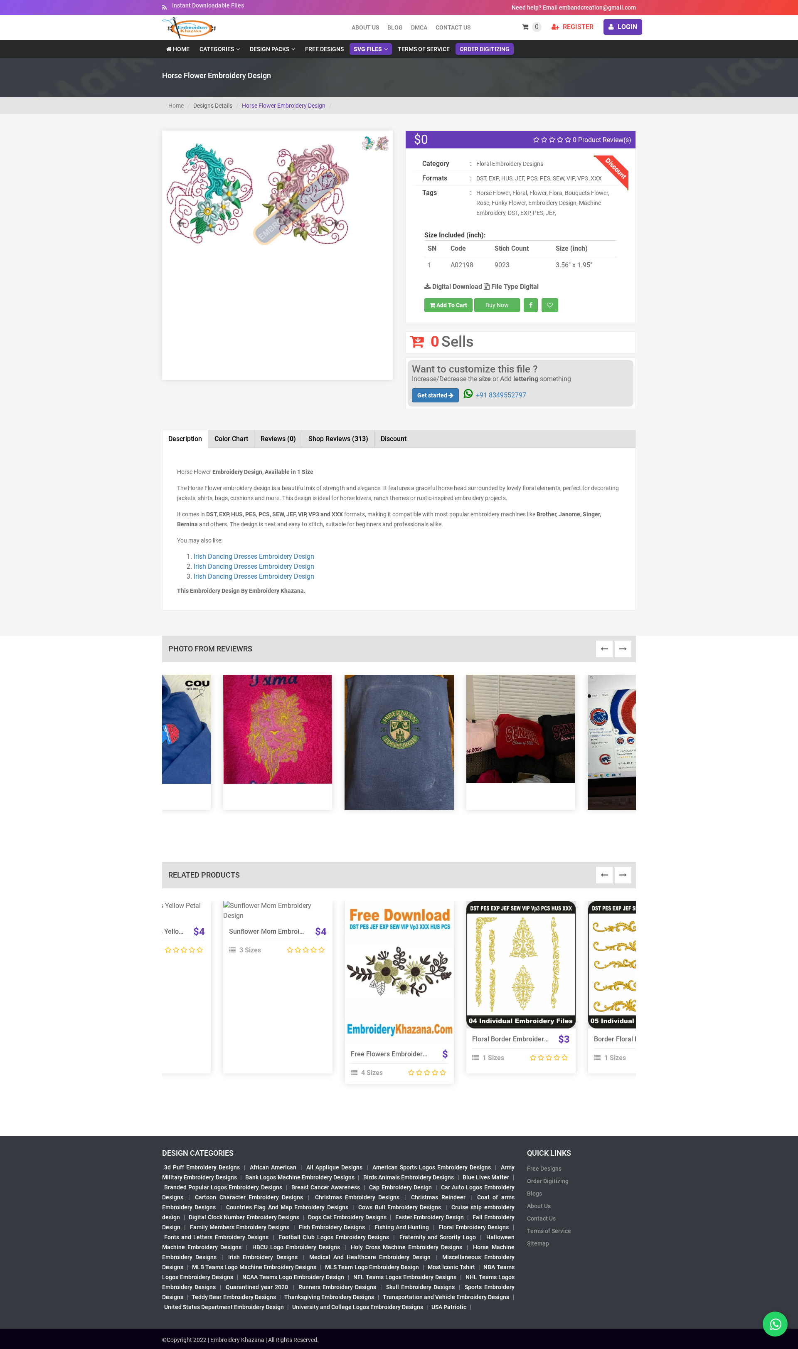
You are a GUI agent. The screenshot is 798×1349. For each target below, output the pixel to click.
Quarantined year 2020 (257, 1287)
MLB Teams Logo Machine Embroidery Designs (254, 1267)
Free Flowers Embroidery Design (399, 1054)
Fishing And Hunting (401, 1227)
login (626, 27)
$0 (421, 139)
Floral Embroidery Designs (473, 1227)
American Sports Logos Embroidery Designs (431, 1167)
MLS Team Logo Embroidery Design (372, 1267)
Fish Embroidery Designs (332, 1227)
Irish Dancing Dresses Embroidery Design (254, 556)
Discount (393, 439)
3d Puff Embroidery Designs (202, 1167)
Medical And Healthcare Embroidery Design (370, 1257)
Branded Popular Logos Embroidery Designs (223, 1187)
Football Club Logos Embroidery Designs (333, 1237)
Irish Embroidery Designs (262, 1257)
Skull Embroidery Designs (420, 1287)
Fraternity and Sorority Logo (437, 1237)
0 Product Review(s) (601, 140)
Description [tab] (185, 439)
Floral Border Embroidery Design (520, 1039)
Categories (217, 49)
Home (181, 49)
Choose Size (395, 981)
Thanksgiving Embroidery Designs (329, 1297)
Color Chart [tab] (231, 439)
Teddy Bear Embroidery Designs (234, 1297)
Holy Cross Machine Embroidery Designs (406, 1247)
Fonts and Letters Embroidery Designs (216, 1237)
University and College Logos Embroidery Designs (357, 1307)
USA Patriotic (448, 1307)
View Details (274, 909)
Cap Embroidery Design (400, 1187)
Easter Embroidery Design (429, 1217)
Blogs (534, 1193)
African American (273, 1167)
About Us (539, 1206)
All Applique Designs (334, 1167)
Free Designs (324, 49)
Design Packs (269, 49)
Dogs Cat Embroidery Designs (347, 1217)
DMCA (419, 27)
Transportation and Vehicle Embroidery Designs (446, 1297)
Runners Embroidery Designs (337, 1287)
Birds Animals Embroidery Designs (408, 1177)
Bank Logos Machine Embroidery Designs (300, 1177)
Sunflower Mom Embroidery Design (282, 931)
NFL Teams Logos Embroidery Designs (404, 1277)
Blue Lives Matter (486, 1177)
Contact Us (453, 27)
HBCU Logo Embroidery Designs (296, 1247)
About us (365, 27)
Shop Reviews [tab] (338, 439)
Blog (395, 27)
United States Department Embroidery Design (224, 1307)
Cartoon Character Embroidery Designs (249, 1197)
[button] (180, 236)
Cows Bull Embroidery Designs (399, 1207)
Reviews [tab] (278, 439)
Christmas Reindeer (438, 1197)
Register (577, 27)
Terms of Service (424, 49)
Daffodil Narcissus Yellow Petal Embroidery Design (183, 931)
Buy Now (497, 305)
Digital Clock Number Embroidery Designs (244, 1217)
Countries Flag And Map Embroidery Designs (287, 1207)
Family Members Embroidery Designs (240, 1227)
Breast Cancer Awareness (325, 1187)
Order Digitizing (485, 49)
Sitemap (538, 1243)
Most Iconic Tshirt (451, 1267)
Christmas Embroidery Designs (357, 1197)
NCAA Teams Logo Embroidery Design (293, 1277)
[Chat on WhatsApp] (775, 1324)
